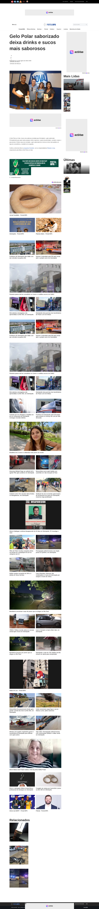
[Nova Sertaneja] (17, 2)
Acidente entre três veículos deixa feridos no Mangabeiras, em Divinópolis (79, 94)
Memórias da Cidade (75, 29)
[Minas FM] (20, 2)
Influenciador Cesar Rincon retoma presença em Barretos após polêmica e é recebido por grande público (79, 108)
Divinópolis (15, 32)
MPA (10, 32)
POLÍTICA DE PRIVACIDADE (79, 1)
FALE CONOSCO (65, 1)
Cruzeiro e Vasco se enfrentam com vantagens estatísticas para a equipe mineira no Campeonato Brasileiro (79, 185)
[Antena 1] (24, 2)
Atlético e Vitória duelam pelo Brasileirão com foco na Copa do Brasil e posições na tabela (78, 190)
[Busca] (86, 24)
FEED (87, 1)
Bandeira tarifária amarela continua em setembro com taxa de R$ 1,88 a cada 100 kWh (79, 181)
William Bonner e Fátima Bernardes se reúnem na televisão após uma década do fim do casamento (79, 178)
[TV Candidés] (27, 2)
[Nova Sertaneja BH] (15, 2)
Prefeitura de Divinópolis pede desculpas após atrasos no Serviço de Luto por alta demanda (79, 98)
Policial (46, 29)
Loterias (66, 29)
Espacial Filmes (16, 57)
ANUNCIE (71, 1)
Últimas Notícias (31, 29)
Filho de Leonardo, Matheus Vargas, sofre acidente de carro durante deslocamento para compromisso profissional (79, 103)
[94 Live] (12, 2)
